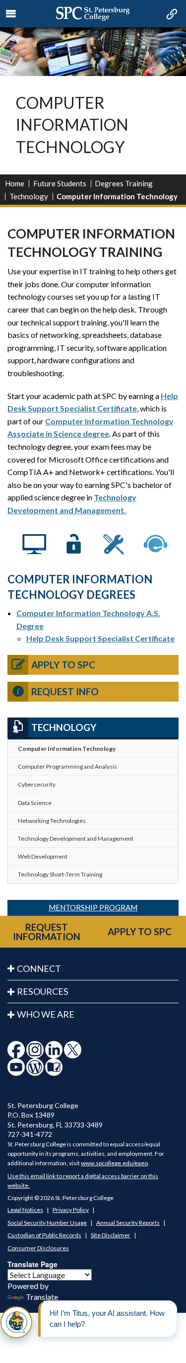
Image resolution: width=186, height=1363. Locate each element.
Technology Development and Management (75, 838)
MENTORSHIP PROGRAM (93, 907)
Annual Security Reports (128, 1222)
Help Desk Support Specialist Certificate (100, 638)
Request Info (65, 691)
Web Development (42, 856)
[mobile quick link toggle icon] (171, 15)
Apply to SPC (63, 664)
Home (14, 183)
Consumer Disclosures (38, 1248)
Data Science (35, 802)
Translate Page (32, 1264)
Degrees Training (124, 183)
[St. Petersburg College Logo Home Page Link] (93, 13)
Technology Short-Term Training (60, 874)
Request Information (46, 931)
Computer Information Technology (67, 748)
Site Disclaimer (110, 1235)
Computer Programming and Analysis (67, 766)
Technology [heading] (63, 727)
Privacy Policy (71, 1209)
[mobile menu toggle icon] (11, 14)
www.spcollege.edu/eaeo (114, 1163)
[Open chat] (16, 1322)
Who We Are (45, 1014)
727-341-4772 (29, 1134)
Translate (42, 1296)
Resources (42, 991)
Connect (39, 968)
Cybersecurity (37, 784)
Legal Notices (25, 1209)
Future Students (59, 183)
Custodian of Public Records (44, 1235)
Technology (28, 196)
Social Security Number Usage (47, 1222)
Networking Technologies (52, 820)
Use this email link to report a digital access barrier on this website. (82, 1180)
